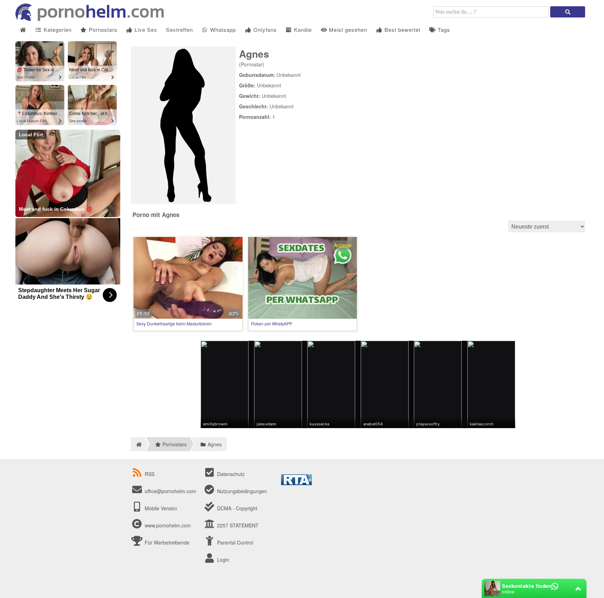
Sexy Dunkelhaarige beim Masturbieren (174, 323)
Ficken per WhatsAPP (271, 323)
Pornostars (102, 29)
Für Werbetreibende (166, 542)
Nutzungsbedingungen (241, 491)
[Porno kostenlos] (92, 18)
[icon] (22, 29)
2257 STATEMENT (237, 525)
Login (222, 559)
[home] (138, 444)
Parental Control (234, 542)
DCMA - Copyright (236, 508)
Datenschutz (230, 473)
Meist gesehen (347, 29)
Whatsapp (222, 29)
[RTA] (296, 483)
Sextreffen (179, 29)
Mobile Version (160, 508)
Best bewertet (401, 29)
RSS (149, 473)
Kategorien (57, 29)
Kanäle (302, 29)
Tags (443, 29)
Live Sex (145, 29)
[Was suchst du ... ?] (567, 11)
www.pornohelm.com (168, 525)
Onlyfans (264, 29)
